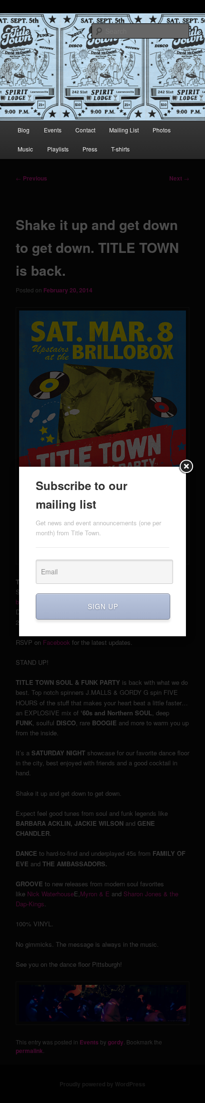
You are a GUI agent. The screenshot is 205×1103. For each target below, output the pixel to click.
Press (89, 149)
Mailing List (124, 130)
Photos (162, 130)
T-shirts (120, 149)
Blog (24, 130)
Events (53, 130)
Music (25, 149)
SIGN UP (103, 606)
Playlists (58, 149)
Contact (85, 130)
